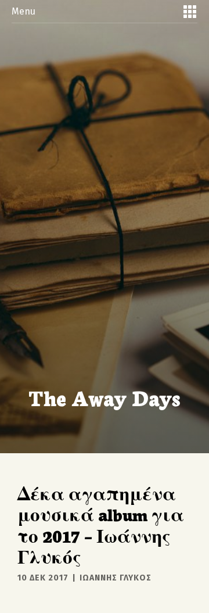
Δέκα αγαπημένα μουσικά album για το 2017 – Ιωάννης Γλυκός (100, 524)
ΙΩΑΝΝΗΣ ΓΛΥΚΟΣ (116, 578)
